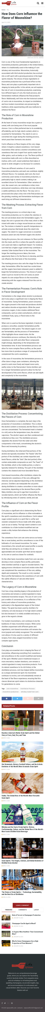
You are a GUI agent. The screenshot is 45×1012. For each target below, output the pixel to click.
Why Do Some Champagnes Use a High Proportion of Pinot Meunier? (25, 942)
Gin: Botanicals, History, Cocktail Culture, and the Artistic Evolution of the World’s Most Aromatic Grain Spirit (22, 765)
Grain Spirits (8, 728)
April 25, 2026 (6, 897)
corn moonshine (12, 688)
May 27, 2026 (6, 738)
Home (3, 10)
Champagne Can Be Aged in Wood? (24, 923)
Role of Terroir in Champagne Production (26, 915)
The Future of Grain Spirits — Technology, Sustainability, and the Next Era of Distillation (22, 893)
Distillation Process (28, 688)
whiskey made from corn (29, 692)
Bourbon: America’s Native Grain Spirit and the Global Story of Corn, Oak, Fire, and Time (20, 734)
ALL (8, 10)
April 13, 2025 (6, 22)
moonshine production (11, 692)
